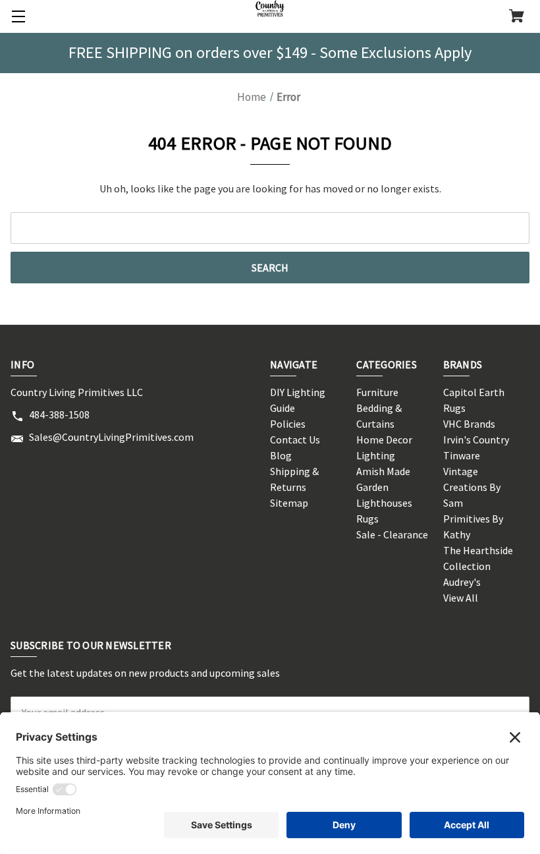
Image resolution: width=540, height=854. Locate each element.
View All (460, 597)
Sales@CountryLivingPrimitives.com (111, 436)
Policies (288, 423)
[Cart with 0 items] (516, 17)
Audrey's (462, 581)
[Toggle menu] (16, 16)
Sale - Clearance (392, 534)
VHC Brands (469, 423)
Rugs (367, 518)
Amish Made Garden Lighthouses (384, 487)
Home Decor (384, 439)
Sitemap (289, 502)
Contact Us (295, 439)
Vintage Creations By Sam (471, 487)
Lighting (375, 455)
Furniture (377, 392)
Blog (281, 455)
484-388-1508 (59, 414)
